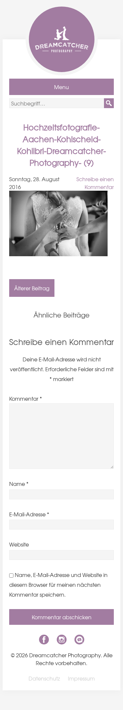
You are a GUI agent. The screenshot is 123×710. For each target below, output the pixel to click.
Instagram (62, 639)
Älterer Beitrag (32, 288)
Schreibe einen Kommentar (95, 183)
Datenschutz (44, 678)
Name (19, 484)
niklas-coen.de (79, 639)
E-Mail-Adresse (29, 514)
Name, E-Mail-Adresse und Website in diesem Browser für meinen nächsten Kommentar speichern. (58, 584)
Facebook (44, 639)
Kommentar (25, 398)
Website (19, 544)
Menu (61, 87)
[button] (109, 103)
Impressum (81, 678)
